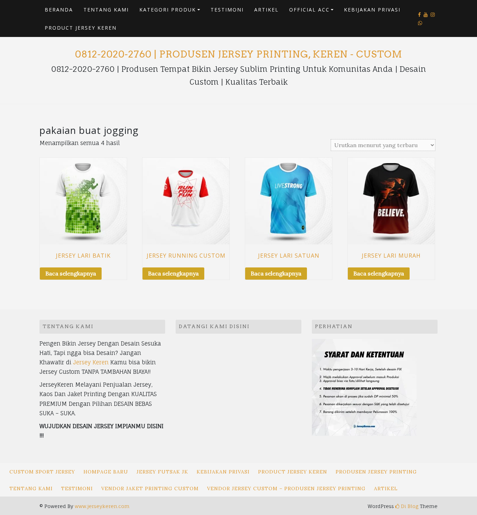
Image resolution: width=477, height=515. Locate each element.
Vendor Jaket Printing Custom (150, 488)
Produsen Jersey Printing (376, 472)
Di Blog (408, 506)
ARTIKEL (266, 9)
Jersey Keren (91, 362)
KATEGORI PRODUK (167, 9)
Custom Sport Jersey (42, 472)
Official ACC (309, 9)
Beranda (59, 9)
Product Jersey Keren (81, 27)
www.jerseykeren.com (102, 506)
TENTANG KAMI (106, 9)
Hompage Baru (105, 472)
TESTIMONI (227, 9)
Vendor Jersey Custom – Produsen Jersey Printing (286, 488)
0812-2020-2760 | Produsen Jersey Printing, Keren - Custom (238, 54)
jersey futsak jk (162, 472)
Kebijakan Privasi (372, 9)
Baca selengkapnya (70, 273)
